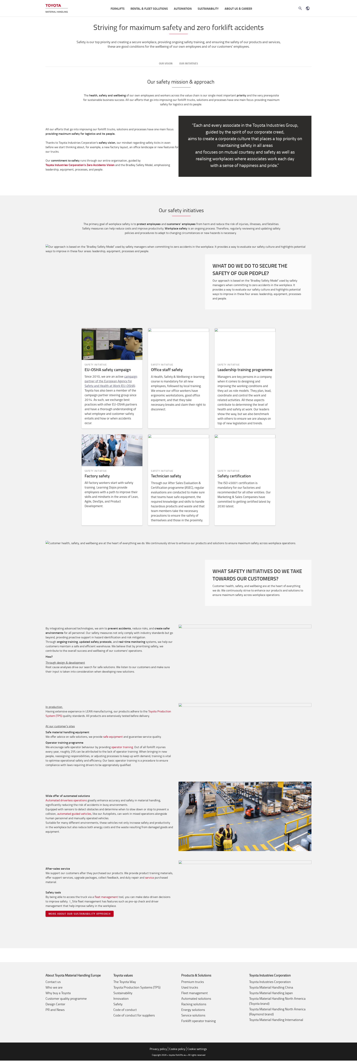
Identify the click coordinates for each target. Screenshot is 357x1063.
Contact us (53, 981)
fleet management (106, 897)
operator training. (122, 747)
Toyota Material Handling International (276, 1019)
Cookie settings (197, 1049)
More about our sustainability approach (80, 913)
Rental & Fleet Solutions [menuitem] (149, 8)
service (149, 877)
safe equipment (113, 737)
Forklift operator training (198, 1021)
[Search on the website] (300, 8)
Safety (118, 1004)
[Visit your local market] (307, 8)
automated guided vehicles (74, 814)
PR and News (55, 1009)
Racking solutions (193, 1004)
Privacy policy (158, 1049)
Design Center (55, 1004)
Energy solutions (193, 1009)
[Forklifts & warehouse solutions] (57, 8)
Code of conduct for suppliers (134, 1015)
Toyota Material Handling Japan (271, 993)
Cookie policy (177, 1049)
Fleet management (194, 993)
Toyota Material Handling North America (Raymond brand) (277, 1011)
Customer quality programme (66, 998)
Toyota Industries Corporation (270, 981)
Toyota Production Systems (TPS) (136, 987)
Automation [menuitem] (183, 8)
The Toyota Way (124, 981)
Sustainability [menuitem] (208, 8)
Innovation (121, 998)
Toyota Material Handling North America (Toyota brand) (277, 1001)
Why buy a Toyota (58, 993)
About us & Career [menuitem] (238, 8)
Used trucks (189, 987)
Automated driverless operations (66, 800)
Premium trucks (192, 981)
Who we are (54, 987)
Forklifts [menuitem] (118, 8)
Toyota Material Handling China (271, 987)
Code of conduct (125, 1009)
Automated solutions (196, 998)
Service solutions (193, 1015)
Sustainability (122, 993)
